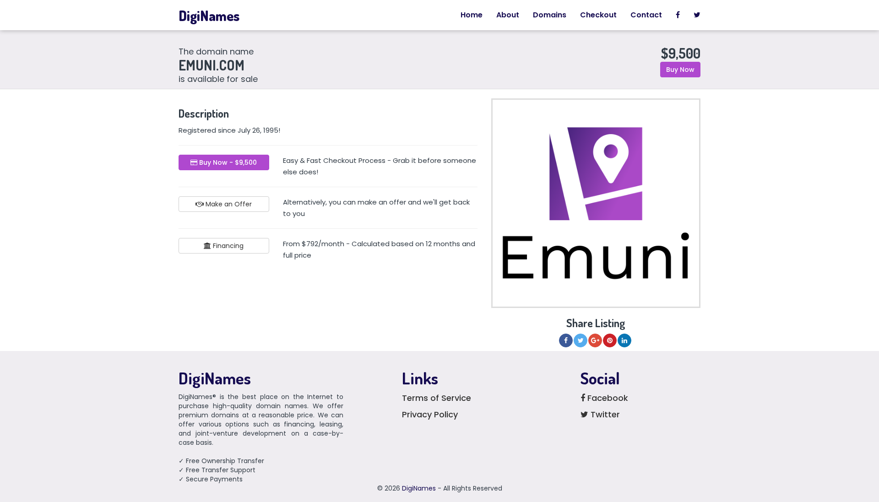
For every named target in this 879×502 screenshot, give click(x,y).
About (507, 15)
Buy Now (680, 69)
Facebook (606, 398)
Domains (549, 15)
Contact (646, 15)
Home (472, 15)
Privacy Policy (430, 414)
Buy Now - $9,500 (227, 162)
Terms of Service (436, 398)
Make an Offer (228, 204)
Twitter (604, 414)
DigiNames (209, 15)
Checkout (598, 15)
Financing (227, 245)
